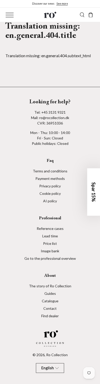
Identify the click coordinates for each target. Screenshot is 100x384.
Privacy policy (50, 186)
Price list (50, 243)
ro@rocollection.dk (54, 117)
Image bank (50, 251)
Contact (50, 308)
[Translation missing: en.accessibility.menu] (10, 15)
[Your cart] (90, 15)
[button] (93, 192)
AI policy (50, 201)
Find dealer (50, 316)
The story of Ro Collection (50, 286)
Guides (50, 293)
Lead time (50, 236)
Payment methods (50, 178)
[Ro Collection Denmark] (50, 15)
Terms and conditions (50, 171)
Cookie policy (50, 193)
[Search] (82, 15)
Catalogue (50, 301)
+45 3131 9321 (53, 112)
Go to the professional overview (50, 258)
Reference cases (50, 228)
